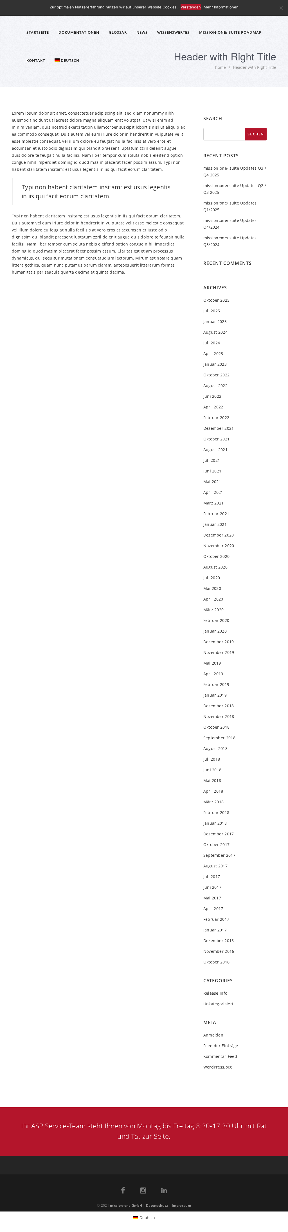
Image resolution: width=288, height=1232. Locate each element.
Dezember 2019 (218, 641)
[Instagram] (143, 1191)
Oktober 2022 (216, 375)
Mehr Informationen (221, 7)
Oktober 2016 (216, 962)
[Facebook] (123, 1191)
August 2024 (215, 332)
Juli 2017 (211, 876)
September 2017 (219, 855)
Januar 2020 (215, 631)
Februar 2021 (216, 513)
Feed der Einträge (220, 1045)
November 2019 (218, 652)
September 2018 (219, 737)
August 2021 (215, 449)
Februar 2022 (216, 417)
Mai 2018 (212, 780)
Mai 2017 (212, 898)
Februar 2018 (216, 812)
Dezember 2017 (218, 834)
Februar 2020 (216, 620)
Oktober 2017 (216, 844)
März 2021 (213, 503)
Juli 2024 (211, 342)
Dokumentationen (78, 32)
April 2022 (213, 407)
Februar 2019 (216, 684)
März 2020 (213, 609)
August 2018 (215, 748)
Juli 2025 (211, 310)
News (142, 32)
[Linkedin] (164, 1191)
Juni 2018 (212, 769)
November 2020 (218, 545)
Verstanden (191, 7)
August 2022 (215, 385)
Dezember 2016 (218, 940)
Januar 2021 (215, 524)
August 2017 (215, 866)
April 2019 (213, 673)
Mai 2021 (212, 481)
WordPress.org (217, 1067)
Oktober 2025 (216, 300)
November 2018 (218, 716)
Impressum (181, 1205)
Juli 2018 (211, 759)
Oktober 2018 (216, 727)
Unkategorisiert (218, 1003)
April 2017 (213, 908)
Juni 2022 (212, 396)
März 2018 (213, 801)
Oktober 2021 (216, 439)
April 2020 (213, 599)
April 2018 (213, 791)
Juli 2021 (211, 460)
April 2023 (213, 353)
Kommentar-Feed (220, 1056)
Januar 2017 (215, 930)
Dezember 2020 (218, 535)
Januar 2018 (215, 823)
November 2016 (218, 951)
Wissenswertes (173, 32)
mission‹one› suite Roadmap (230, 32)
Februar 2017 (216, 919)
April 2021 (213, 492)
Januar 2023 (215, 364)
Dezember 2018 (218, 705)
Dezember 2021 (218, 428)
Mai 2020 (212, 588)
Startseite (37, 32)
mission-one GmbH (126, 1205)
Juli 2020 (211, 577)
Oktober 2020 (216, 556)
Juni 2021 (212, 471)
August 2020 (215, 567)
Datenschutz (157, 1205)
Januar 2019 (215, 695)
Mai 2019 (212, 663)
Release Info (215, 993)
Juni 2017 (212, 887)
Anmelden (213, 1035)
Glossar (118, 32)
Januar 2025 (215, 321)
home (220, 67)
